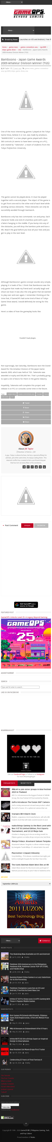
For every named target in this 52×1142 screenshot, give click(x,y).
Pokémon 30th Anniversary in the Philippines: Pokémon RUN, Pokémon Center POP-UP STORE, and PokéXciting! (29, 966)
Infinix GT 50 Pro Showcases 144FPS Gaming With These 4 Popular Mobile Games (30, 1000)
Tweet (27, 403)
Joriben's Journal (7, 1089)
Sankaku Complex (7, 1084)
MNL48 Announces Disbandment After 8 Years (28, 1029)
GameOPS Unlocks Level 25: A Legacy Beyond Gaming (24, 617)
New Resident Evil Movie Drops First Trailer (27, 1050)
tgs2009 (43, 47)
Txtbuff (4, 1092)
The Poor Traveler (7, 1078)
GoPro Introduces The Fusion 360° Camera (31, 802)
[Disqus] (26, 561)
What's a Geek (6, 1081)
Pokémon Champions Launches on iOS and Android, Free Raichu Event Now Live (27, 989)
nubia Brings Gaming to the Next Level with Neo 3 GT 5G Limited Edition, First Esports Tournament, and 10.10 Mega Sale (31, 828)
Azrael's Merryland (8, 1087)
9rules (33, 1137)
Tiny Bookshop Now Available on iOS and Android (30, 954)
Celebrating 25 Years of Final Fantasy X (26, 1060)
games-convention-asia (29, 47)
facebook (41, 525)
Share (27, 408)
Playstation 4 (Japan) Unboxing (26, 853)
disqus (27, 525)
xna (19, 50)
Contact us (46, 941)
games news (13, 47)
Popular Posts (9, 783)
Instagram (40, 774)
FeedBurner (15, 1110)
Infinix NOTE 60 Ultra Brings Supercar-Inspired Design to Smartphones (29, 1040)
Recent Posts (26, 783)
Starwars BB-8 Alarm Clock (24, 814)
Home (4, 47)
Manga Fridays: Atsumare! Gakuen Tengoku (31, 841)
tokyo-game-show (9, 50)
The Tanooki (5, 1075)
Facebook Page (19, 774)
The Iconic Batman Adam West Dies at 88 (30, 865)
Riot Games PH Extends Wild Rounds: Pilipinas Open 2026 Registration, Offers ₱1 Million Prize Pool (29, 1017)
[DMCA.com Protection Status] (7, 1118)
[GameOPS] (24, 466)
